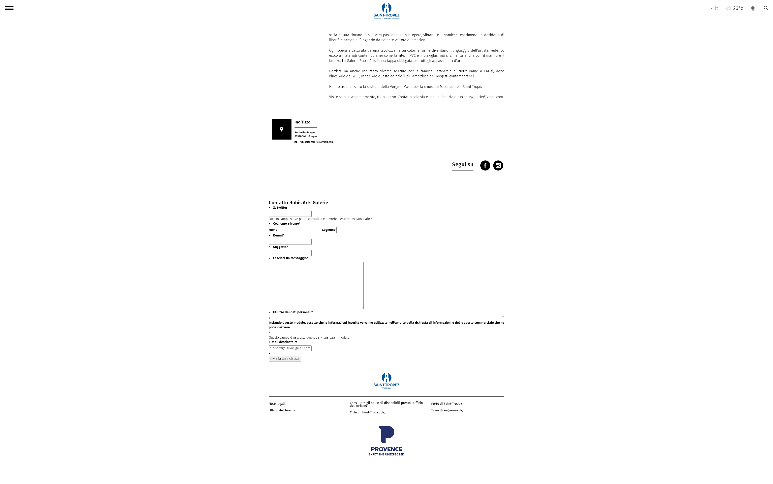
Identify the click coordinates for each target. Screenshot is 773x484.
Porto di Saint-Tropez (446, 403)
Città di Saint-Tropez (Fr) (367, 412)
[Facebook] (485, 165)
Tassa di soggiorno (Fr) (447, 410)
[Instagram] (498, 165)
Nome (273, 230)
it (716, 8)
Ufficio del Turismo (282, 410)
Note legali (277, 403)
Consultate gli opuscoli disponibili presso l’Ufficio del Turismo (386, 404)
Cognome (329, 230)
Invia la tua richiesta (285, 359)
